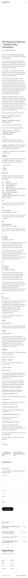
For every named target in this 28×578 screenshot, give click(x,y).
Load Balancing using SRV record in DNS (6, 454)
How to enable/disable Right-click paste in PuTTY (10, 541)
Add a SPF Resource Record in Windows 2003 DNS (19, 454)
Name (3, 490)
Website (3, 502)
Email (3, 496)
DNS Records (12, 50)
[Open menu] (25, 2)
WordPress (24, 575)
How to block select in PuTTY (10, 537)
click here (4, 439)
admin (7, 50)
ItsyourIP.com (6, 2)
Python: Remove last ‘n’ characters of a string (8, 532)
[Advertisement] (14, 23)
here (9, 434)
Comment (4, 475)
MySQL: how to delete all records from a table (11, 527)
